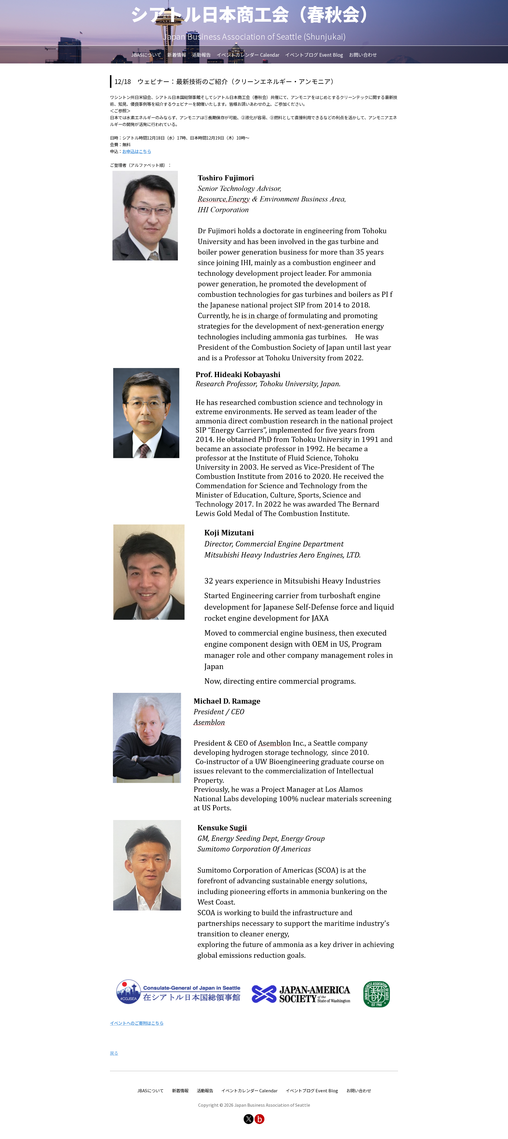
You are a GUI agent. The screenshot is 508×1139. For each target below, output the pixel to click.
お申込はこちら (136, 151)
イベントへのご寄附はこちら (136, 1023)
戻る (114, 1053)
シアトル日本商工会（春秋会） (254, 13)
